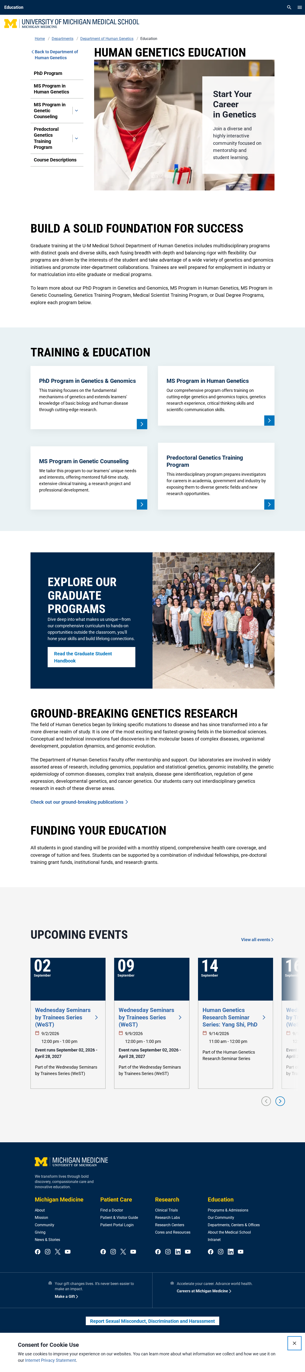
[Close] (294, 1343)
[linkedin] (178, 1252)
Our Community (221, 1217)
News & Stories (47, 1239)
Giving (40, 1232)
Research (167, 1199)
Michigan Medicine (59, 1199)
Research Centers (169, 1225)
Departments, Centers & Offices (234, 1225)
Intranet (214, 1239)
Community (44, 1225)
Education (221, 1199)
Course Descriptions (55, 160)
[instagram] (48, 1252)
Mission (41, 1217)
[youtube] (68, 1252)
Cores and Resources (172, 1232)
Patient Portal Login (117, 1225)
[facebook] (38, 1252)
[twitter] (58, 1252)
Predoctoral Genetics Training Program (46, 138)
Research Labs (167, 1217)
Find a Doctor (111, 1210)
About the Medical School (229, 1232)
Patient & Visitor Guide (119, 1217)
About (40, 1210)
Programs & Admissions (228, 1210)
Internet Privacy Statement (50, 1360)
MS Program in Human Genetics (51, 89)
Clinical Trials (166, 1210)
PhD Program (48, 73)
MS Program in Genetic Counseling (50, 110)
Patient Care (116, 1199)
